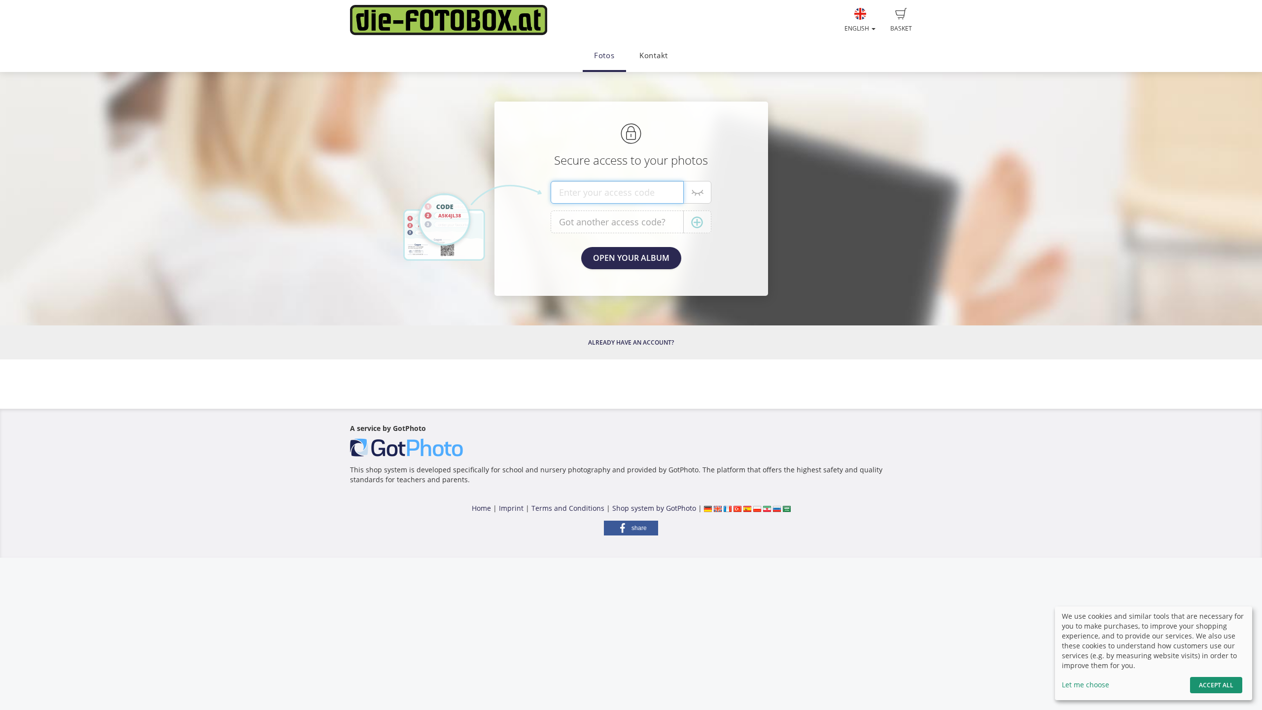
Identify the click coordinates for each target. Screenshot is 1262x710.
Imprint (511, 508)
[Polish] (757, 508)
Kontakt (653, 55)
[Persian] (767, 508)
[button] (631, 528)
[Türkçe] (737, 508)
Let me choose (1085, 684)
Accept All (1216, 685)
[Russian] (777, 508)
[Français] (728, 508)
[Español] (747, 508)
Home (481, 508)
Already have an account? (631, 342)
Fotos (604, 55)
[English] (718, 508)
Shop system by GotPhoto (654, 508)
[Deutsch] (708, 508)
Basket (901, 28)
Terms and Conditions (567, 508)
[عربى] (787, 508)
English (857, 28)
